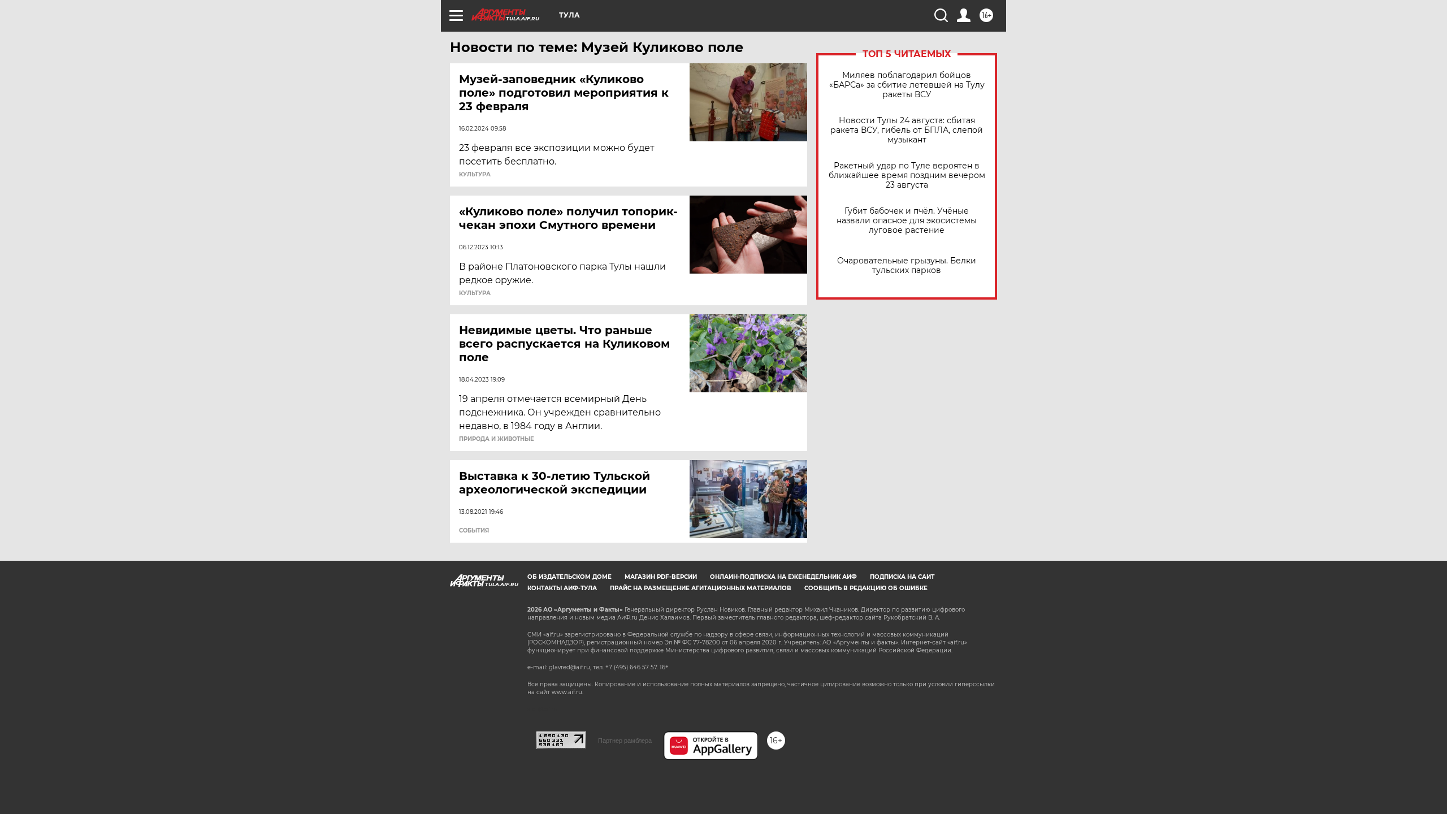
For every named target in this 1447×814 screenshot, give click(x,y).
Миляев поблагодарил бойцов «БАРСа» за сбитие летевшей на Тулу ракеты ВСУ (907, 85)
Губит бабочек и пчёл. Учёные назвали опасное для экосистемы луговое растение (907, 220)
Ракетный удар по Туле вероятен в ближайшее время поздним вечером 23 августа (907, 175)
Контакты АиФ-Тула (562, 588)
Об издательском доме (569, 577)
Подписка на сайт (902, 577)
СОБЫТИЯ (474, 531)
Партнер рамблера (625, 740)
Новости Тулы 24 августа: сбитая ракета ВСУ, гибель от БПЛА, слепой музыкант (906, 130)
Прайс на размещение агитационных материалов (700, 588)
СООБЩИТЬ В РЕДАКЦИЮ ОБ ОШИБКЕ (866, 588)
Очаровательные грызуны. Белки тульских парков (906, 265)
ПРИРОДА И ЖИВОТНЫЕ (496, 439)
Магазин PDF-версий (661, 577)
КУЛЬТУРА (475, 174)
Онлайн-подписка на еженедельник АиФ (783, 577)
